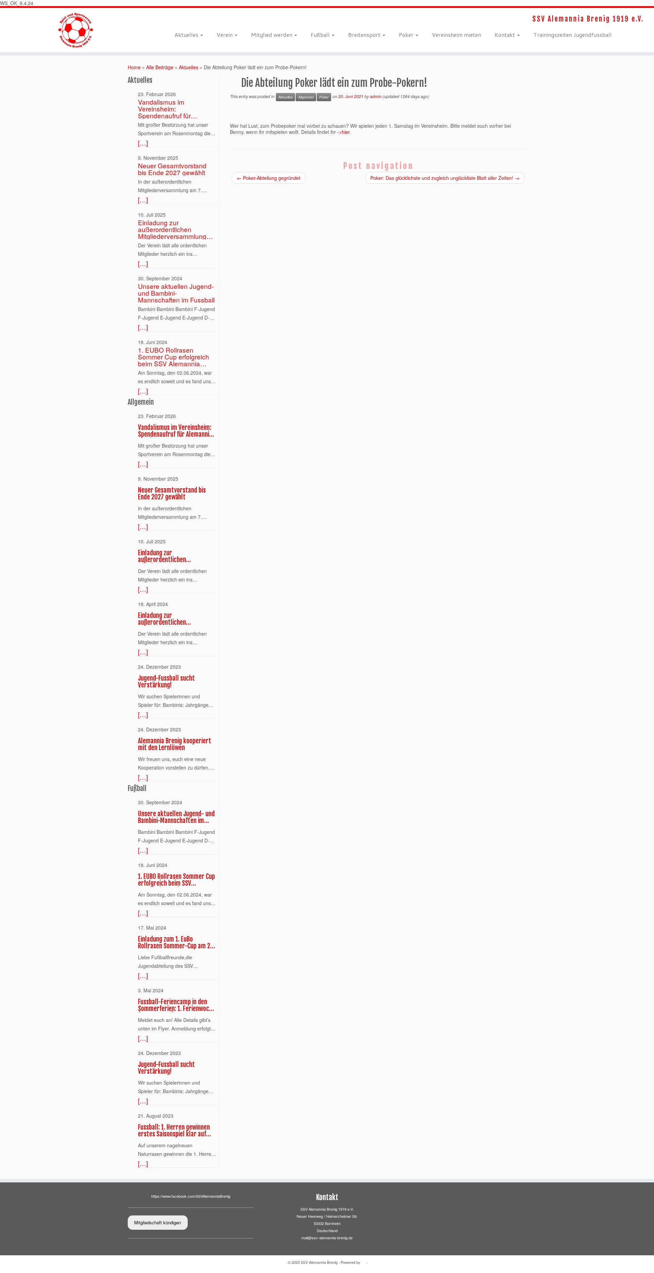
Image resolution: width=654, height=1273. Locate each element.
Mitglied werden (272, 34)
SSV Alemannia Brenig (319, 1262)
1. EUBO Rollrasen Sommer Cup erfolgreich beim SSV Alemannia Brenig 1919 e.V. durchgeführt (173, 356)
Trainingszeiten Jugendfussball (572, 34)
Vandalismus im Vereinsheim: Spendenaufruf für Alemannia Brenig (164, 108)
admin (376, 96)
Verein (225, 34)
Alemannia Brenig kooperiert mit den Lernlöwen (174, 744)
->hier (343, 131)
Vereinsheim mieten (456, 34)
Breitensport (365, 34)
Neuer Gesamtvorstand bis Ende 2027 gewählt (172, 169)
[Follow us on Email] (181, 18)
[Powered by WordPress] (363, 1262)
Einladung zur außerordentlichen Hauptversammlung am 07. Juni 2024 (172, 619)
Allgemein (306, 96)
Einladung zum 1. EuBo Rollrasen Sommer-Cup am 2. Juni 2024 (175, 942)
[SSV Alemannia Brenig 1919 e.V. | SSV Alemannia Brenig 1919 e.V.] (75, 30)
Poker (407, 34)
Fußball (321, 34)
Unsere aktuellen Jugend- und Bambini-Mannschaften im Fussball (176, 293)
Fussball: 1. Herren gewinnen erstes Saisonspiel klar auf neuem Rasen (174, 1130)
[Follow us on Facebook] (176, 18)
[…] (143, 142)
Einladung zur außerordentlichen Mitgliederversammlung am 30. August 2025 (172, 229)
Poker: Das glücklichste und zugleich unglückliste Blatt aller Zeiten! (444, 177)
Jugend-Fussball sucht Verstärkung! (166, 681)
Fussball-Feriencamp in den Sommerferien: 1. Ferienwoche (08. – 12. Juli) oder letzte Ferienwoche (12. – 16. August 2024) (176, 1005)
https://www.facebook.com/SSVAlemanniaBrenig (190, 1196)
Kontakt (505, 34)
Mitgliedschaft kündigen (157, 1222)
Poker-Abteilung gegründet (268, 177)
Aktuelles (187, 34)
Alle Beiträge (159, 67)
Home (134, 67)
